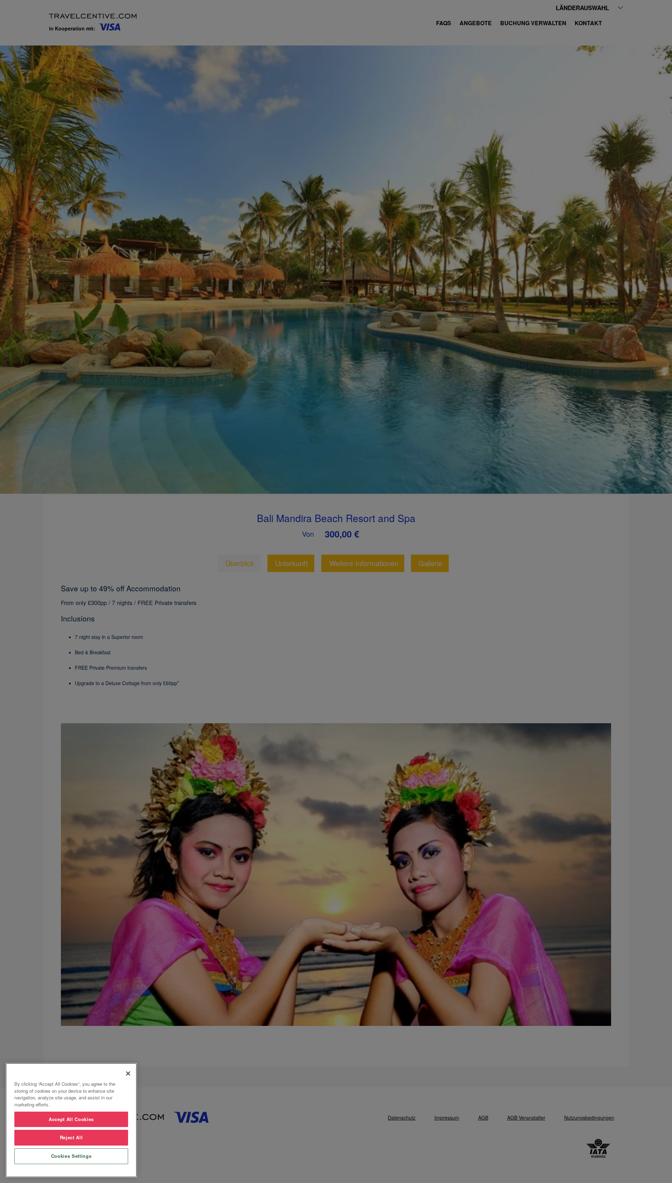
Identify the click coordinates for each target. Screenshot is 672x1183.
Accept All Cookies (71, 1119)
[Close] (128, 1073)
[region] (71, 1120)
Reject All (71, 1137)
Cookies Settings (71, 1156)
